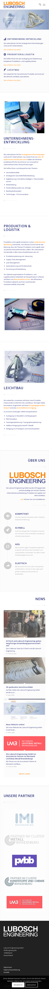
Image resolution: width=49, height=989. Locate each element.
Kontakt (6, 972)
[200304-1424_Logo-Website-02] (20, 4)
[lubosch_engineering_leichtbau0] (24, 367)
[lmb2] (25, 902)
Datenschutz (31, 985)
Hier (22, 499)
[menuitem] (39, 4)
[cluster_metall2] (25, 840)
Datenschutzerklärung (12, 970)
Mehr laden (24, 774)
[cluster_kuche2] (25, 881)
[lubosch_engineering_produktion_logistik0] (24, 314)
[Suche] (39, 4)
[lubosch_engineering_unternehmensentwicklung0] (24, 117)
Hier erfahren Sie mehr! (12, 50)
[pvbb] (25, 861)
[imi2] (25, 819)
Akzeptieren (18, 985)
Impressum (8, 967)
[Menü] (44, 5)
